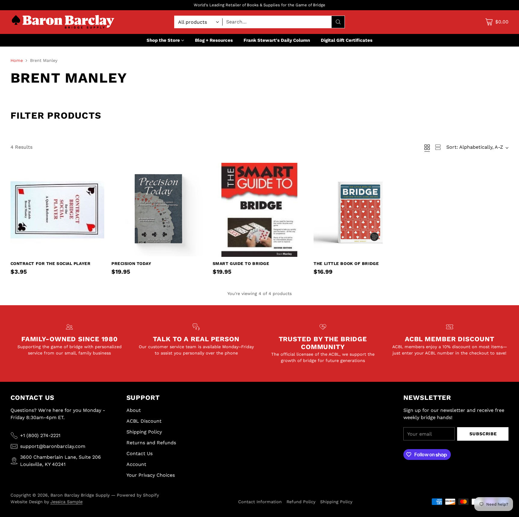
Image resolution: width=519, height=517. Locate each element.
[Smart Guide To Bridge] (260, 210)
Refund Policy (301, 501)
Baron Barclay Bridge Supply (80, 495)
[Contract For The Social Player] (58, 210)
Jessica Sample (66, 501)
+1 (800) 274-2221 (40, 435)
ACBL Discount (144, 421)
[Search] (338, 22)
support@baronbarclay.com (52, 446)
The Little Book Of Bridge (346, 263)
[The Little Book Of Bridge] (361, 210)
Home (17, 60)
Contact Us (139, 453)
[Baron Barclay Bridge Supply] (63, 22)
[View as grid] (427, 147)
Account (136, 464)
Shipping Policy (144, 432)
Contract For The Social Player (51, 263)
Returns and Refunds (151, 443)
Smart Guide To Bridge (241, 263)
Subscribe (482, 433)
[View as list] (438, 147)
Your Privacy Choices (150, 475)
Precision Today (131, 263)
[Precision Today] (158, 210)
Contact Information (260, 501)
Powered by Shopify (138, 495)
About (133, 410)
